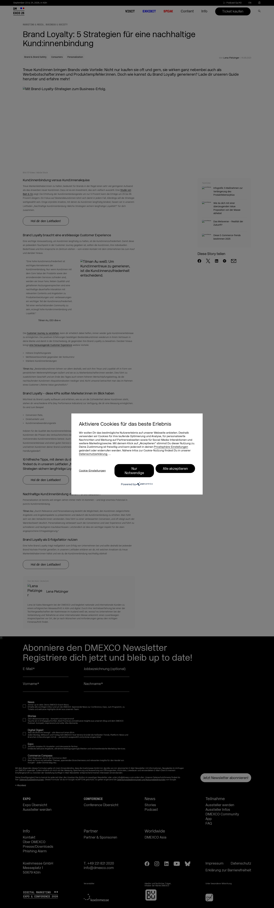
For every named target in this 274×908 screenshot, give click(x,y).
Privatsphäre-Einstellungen (171, 447)
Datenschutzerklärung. (93, 454)
